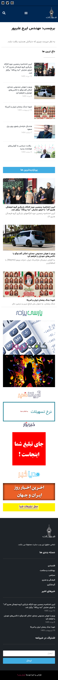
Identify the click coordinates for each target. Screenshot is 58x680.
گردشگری (51, 584)
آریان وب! (21, 675)
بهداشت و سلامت (47, 570)
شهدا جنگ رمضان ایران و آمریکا (18, 106)
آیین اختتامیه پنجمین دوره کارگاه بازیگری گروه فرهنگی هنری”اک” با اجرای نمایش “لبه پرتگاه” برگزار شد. (17, 68)
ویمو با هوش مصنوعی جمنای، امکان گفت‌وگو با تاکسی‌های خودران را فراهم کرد (19, 90)
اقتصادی (51, 565)
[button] (26, 13)
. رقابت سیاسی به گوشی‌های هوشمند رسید (20, 147)
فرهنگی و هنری (48, 580)
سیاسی (52, 575)
